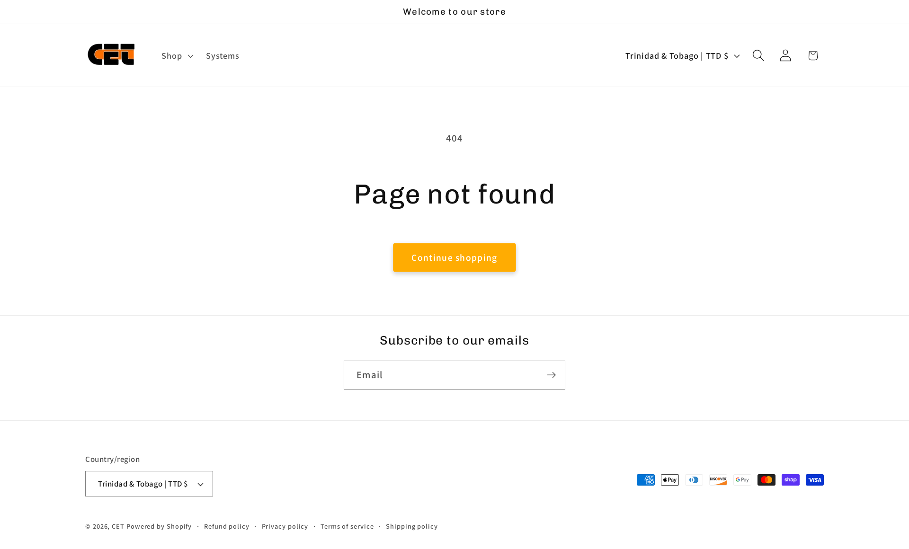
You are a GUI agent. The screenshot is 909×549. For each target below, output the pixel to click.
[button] (176, 55)
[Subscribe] (551, 375)
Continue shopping (454, 257)
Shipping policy (412, 526)
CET (118, 526)
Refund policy (227, 526)
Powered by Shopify (159, 526)
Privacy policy (285, 526)
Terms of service (347, 526)
